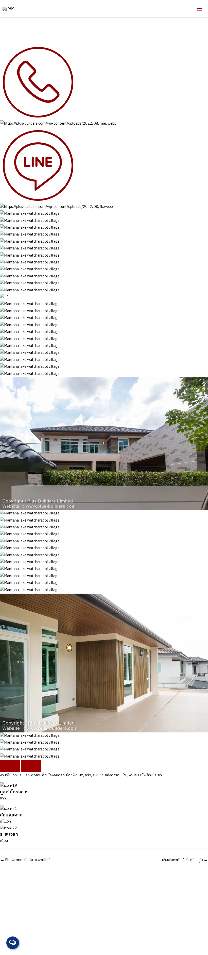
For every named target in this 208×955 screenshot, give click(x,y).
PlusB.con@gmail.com (101, 934)
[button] (10, 766)
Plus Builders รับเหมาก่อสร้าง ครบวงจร (80, 941)
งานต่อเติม (8, 21)
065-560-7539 (59, 934)
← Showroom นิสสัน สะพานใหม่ (25, 860)
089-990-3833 (31, 934)
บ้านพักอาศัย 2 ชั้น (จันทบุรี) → (184, 860)
